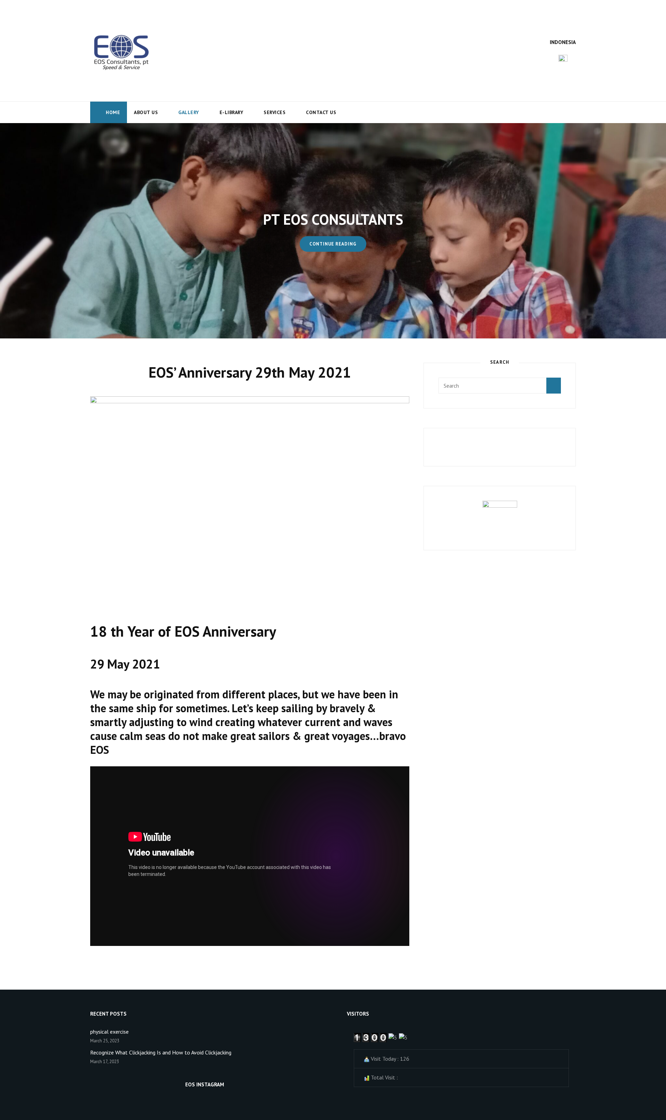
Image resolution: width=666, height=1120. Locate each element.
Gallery (188, 112)
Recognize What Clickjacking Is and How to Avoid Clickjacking (160, 1052)
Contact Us (321, 112)
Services (274, 112)
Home (113, 112)
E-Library (232, 112)
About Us (146, 112)
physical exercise (109, 1031)
